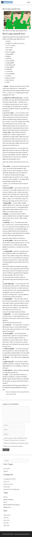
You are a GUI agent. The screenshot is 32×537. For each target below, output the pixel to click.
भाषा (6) (5, 502)
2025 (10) (6, 517)
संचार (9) (5, 497)
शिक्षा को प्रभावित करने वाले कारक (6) (11, 505)
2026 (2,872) (6, 515)
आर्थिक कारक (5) (7, 507)
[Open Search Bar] (20, 2)
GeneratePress (25, 534)
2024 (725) (6, 520)
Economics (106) (8, 484)
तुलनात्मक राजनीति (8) (8, 499)
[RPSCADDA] (7, 2)
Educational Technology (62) (11, 489)
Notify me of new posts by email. (13, 446)
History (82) (6, 487)
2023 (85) (6, 523)
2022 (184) (6, 525)
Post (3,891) (6, 468)
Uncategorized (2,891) (9, 479)
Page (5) (5, 471)
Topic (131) (6, 481)
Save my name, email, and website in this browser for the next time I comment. (15, 439)
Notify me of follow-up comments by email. (16, 443)
